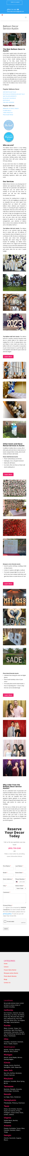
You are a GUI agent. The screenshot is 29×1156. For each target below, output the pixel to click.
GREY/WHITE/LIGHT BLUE (9, 92)
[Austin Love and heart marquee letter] (14, 625)
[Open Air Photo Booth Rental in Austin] (14, 717)
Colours (6, 967)
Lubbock (11, 1114)
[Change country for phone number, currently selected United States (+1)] (17, 881)
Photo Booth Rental (8, 114)
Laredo (6, 1114)
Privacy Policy (7, 905)
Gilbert (18, 1130)
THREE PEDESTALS (8, 112)
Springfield (7, 1067)
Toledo (10, 1043)
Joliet (12, 1067)
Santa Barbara (15, 1022)
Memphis (12, 1089)
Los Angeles (21, 1020)
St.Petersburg (11, 1034)
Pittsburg (15, 1103)
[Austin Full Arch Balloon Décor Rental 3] (14, 290)
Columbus (7, 1042)
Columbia (13, 1081)
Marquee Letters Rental (11, 973)
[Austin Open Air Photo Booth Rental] (14, 736)
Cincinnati (20, 1042)
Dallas (6, 1109)
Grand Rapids (13, 1057)
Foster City (7, 1016)
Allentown (21, 1103)
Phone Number (20, 879)
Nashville (6, 1089)
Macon (6, 1140)
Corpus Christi (15, 1112)
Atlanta (6, 1138)
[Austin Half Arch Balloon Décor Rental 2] (14, 398)
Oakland (15, 1013)
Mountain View (15, 1016)
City (5, 886)
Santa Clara (13, 1020)
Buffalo (12, 1073)
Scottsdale (12, 1128)
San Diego (7, 1022)
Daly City (6, 1020)
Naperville (18, 1067)
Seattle (6, 1049)
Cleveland (14, 1042)
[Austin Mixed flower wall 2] (14, 496)
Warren (19, 1057)
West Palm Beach (17, 1030)
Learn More (8, 357)
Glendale (12, 1130)
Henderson (17, 1097)
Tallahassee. (12, 1036)
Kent (11, 1051)
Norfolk (15, 1120)
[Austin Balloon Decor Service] (14, 310)
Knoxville (19, 1089)
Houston (19, 1109)
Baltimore (7, 1081)
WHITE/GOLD (6, 100)
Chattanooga (8, 1091)
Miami (5, 1028)
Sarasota (18, 1034)
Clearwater (15, 1032)
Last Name (19, 866)
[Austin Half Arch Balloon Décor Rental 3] (14, 378)
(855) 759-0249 (12, 9)
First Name (7, 866)
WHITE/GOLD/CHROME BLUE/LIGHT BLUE (14, 94)
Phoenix (6, 1128)
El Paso (18, 1111)
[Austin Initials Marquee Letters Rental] (14, 645)
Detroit (6, 1057)
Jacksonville (7, 1032)
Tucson (18, 1128)
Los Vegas (7, 1097)
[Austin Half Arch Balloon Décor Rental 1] (14, 417)
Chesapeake (7, 1122)
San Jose (21, 1013)
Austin (6, 1111)
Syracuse (12, 1075)
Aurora (11, 1065)
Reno (11, 1097)
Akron (6, 1043)
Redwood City (11, 1018)
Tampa (16, 1028)
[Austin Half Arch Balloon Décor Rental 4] (14, 437)
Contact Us (7, 982)
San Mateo (21, 1015)
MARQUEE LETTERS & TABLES (11, 108)
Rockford (17, 1065)
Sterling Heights (8, 1059)
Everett (15, 1051)
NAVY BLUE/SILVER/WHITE (9, 96)
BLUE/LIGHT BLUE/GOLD (9, 98)
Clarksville (16, 1091)
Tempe (6, 1132)
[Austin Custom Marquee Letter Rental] (14, 664)
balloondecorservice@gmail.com (15, 11)
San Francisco (8, 1013)
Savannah (12, 1138)
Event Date (19, 872)
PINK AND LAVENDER (8, 102)
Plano (21, 1112)
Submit (6, 928)
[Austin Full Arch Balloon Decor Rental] (14, 330)
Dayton (15, 1043)
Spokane (17, 1049)
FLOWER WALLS (7, 110)
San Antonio (12, 1109)
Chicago (6, 1065)
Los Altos (14, 1015)
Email (5, 872)
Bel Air (6, 1083)
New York (7, 1073)
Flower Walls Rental (10, 970)
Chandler (6, 1130)
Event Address (8, 879)
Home (5, 963)
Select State (19, 886)
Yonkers (6, 1075)
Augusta (18, 1138)
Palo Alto (19, 1018)
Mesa (23, 1128)
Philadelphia (7, 1103)
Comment (6, 892)
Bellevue (6, 1051)
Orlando (10, 1028)
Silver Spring (20, 1081)
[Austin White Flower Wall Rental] (14, 555)
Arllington (7, 1112)
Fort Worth (11, 1111)
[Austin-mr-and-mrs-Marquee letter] (14, 605)
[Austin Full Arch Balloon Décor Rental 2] (14, 271)
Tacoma (11, 1049)
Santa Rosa (7, 1015)
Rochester (18, 1073)
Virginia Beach (8, 1120)
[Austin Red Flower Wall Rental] (14, 535)
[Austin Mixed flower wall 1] (14, 516)
